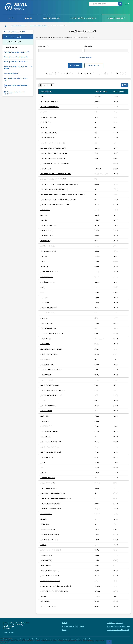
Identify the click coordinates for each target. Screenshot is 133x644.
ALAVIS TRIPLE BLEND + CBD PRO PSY (50, 442)
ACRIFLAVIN (43, 215)
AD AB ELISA (43, 220)
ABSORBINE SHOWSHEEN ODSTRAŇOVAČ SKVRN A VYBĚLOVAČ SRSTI (59, 184)
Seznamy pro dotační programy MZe (16, 57)
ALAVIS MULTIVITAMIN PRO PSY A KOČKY (51, 395)
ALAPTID (42, 287)
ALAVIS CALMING (44, 302)
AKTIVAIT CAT (44, 266)
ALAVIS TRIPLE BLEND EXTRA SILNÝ (49, 447)
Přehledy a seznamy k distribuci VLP (15, 62)
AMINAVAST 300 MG (45, 565)
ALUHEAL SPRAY (44, 524)
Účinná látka (88, 46)
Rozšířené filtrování (85, 58)
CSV (125, 85)
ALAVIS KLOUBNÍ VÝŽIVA (47, 364)
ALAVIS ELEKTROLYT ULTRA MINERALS (50, 349)
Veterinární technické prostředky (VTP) (16, 52)
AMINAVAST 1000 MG (46, 560)
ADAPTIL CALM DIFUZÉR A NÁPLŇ (49, 225)
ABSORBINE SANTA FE (46, 168)
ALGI (41, 467)
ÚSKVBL (11, 18)
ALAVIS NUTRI (44, 400)
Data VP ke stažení (12, 47)
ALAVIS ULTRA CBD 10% (46, 457)
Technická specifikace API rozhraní (118, 630)
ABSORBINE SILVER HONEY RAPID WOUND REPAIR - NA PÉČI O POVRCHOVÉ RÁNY (62, 194)
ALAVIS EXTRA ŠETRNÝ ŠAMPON (49, 354)
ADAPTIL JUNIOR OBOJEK (47, 246)
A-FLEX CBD (43, 112)
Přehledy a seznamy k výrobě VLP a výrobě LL (15, 67)
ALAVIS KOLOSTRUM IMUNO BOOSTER (50, 369)
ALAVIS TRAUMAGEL (45, 436)
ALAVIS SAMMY (44, 416)
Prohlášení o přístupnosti (114, 623)
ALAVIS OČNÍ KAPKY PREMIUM (48, 405)
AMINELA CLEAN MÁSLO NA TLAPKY (50, 581)
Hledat (120, 4)
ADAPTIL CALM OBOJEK (46, 235)
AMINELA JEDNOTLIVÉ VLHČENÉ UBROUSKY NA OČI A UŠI (55, 586)
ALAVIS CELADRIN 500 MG (47, 323)
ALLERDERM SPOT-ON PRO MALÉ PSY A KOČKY (52, 493)
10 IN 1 (42, 96)
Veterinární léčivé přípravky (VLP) (14, 32)
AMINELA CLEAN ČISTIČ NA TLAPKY (49, 570)
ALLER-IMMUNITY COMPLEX (47, 478)
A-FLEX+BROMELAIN (45, 122)
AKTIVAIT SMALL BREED (46, 277)
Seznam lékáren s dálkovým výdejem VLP (16, 79)
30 (52, 85)
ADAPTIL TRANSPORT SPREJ (48, 251)
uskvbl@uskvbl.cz (8, 632)
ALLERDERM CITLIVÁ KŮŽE (47, 483)
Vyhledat (76, 65)
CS (127, 4)
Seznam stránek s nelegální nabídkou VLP (16, 86)
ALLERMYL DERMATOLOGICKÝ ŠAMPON (51, 509)
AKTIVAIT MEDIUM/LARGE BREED (49, 272)
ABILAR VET (43, 127)
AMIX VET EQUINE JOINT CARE (48, 606)
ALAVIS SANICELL (45, 421)
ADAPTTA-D (43, 256)
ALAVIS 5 (42, 292)
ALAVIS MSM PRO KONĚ (46, 380)
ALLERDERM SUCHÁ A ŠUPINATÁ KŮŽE (50, 503)
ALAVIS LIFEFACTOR (45, 375)
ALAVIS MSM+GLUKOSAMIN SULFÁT (49, 385)
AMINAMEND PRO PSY (46, 555)
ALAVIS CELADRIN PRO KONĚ (48, 328)
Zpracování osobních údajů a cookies (118, 626)
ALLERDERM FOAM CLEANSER (48, 488)
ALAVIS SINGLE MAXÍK (46, 426)
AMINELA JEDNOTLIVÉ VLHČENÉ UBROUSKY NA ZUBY (54, 591)
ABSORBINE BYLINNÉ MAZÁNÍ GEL (49, 132)
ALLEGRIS (43, 472)
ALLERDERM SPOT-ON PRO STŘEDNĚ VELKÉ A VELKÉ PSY (55, 498)
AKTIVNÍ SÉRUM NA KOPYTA (47, 282)
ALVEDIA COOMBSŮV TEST (47, 529)
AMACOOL (43, 545)
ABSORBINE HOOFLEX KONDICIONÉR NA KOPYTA (53, 148)
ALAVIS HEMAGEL (45, 359)
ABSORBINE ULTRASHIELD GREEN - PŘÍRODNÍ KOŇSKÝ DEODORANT (58, 199)
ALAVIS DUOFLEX (45, 344)
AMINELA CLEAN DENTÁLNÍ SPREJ (49, 576)
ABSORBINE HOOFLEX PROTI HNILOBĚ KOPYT (52, 158)
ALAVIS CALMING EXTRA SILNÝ (48, 308)
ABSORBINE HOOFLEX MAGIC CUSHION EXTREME (53, 153)
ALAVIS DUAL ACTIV (45, 339)
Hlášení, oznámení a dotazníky (83, 18)
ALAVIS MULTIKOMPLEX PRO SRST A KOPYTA (52, 390)
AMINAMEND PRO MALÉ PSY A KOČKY (50, 550)
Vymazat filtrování (94, 65)
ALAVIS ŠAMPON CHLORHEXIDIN (49, 431)
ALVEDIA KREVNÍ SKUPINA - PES (48, 539)
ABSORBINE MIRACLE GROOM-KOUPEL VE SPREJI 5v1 (54, 163)
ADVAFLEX (43, 261)
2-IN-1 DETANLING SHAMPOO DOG (49, 107)
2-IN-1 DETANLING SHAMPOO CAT (49, 101)
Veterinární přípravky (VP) (13, 37)
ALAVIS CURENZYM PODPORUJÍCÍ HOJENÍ (51, 333)
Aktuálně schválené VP (13, 42)
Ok (109, 642)
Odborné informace (51, 18)
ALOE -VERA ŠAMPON (46, 514)
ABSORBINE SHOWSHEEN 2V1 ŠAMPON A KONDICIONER (55, 174)
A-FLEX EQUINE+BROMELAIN (48, 117)
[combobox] (103, 4)
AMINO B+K (43, 596)
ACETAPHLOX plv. (45, 210)
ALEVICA (42, 462)
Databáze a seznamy (116, 18)
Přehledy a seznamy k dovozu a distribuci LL (14, 93)
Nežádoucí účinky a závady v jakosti (73, 626)
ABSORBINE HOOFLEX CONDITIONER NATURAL (53, 143)
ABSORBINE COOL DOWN (47, 138)
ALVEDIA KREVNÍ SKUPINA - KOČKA (49, 534)
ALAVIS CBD (43, 318)
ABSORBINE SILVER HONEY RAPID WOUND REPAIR (53, 189)
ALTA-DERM (43, 519)
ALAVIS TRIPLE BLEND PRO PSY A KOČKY (51, 452)
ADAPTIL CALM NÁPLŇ (46, 230)
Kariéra (64, 630)
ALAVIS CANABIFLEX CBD (47, 313)
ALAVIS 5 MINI (44, 297)
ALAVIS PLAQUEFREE (46, 411)
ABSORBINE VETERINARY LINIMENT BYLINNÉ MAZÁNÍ (54, 205)
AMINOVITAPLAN (44, 601)
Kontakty (64, 623)
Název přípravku (43, 46)
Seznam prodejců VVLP (11, 73)
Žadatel (28, 18)
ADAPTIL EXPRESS (45, 241)
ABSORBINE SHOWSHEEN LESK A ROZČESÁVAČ (53, 179)
